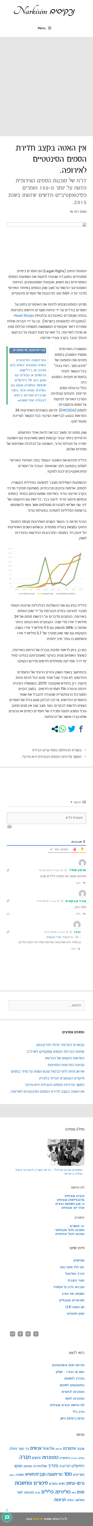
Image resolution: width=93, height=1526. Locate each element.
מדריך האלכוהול (74, 1273)
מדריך (53, 1466)
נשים (62, 1483)
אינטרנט (69, 1448)
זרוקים (36, 1458)
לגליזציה (64, 1466)
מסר (68, 1474)
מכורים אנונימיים (74, 1196)
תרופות (60, 1500)
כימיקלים (77, 1466)
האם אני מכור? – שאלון (70, 1372)
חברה (25, 1457)
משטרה (19, 1475)
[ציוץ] (71, 729)
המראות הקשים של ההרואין (64, 1058)
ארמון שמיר (77, 870)
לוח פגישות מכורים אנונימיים (67, 1405)
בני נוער (23, 1448)
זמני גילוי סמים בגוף (72, 1267)
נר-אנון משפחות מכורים (69, 1204)
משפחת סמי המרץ (73, 1294)
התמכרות (50, 1457)
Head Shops (24, 315)
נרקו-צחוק (75, 1483)
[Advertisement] (46, 86)
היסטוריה (64, 1458)
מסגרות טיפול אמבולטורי (69, 1230)
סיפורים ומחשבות (31, 1483)
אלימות (58, 1449)
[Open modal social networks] (55, 729)
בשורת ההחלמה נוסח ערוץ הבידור (56, 750)
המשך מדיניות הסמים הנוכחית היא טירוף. (52, 756)
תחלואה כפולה (75, 1500)
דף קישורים (77, 1226)
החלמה (81, 1458)
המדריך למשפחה (74, 1378)
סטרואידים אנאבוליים (71, 1300)
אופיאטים (78, 1260)
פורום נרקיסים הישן (72, 1418)
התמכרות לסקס (74, 1398)
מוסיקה (27, 1466)
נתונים (53, 1483)
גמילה (13, 1448)
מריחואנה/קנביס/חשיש (44, 1474)
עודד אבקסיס (76, 901)
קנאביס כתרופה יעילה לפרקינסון (60, 1045)
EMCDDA (67, 410)
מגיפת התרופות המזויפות (66, 1065)
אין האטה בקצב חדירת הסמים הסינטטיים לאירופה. (47, 1091)
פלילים (47, 1492)
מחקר (18, 1466)
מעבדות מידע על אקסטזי (68, 1287)
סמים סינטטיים (75, 1313)
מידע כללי (78, 1412)
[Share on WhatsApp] (62, 729)
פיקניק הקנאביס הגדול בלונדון (61, 1078)
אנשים (36, 1448)
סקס (74, 1493)
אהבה (80, 1448)
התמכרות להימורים (73, 1392)
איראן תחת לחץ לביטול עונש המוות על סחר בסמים (47, 1071)
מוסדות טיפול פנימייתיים (69, 1234)
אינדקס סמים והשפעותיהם (68, 1365)
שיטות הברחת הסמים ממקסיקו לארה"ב (55, 1051)
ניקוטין (12, 1475)
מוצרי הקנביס (76, 1280)
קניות (37, 1493)
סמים (80, 1492)
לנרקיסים (38, 1519)
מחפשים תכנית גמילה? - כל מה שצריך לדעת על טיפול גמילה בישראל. (48, 1172)
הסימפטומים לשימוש (72, 1385)
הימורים (74, 1458)
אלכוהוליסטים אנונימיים (70, 1200)
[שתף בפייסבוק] (81, 729)
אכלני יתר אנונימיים (72, 1208)
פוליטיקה (63, 1492)
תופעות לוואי (25, 1492)
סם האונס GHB (74, 1307)
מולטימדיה (40, 1466)
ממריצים (78, 1475)
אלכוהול (48, 1449)
